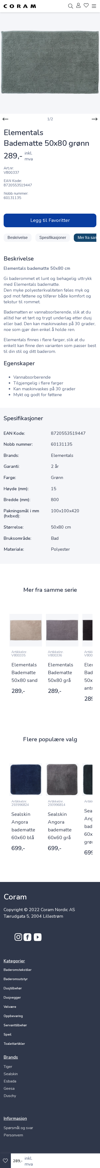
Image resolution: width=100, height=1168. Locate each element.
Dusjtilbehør (13, 988)
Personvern (13, 1135)
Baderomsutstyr (16, 979)
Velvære (10, 1007)
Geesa (9, 1088)
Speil (7, 1034)
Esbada (10, 1081)
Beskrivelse (18, 237)
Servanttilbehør (15, 1025)
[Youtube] (38, 939)
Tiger (8, 1066)
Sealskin (11, 1074)
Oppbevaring (13, 1016)
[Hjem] (20, 6)
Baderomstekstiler (18, 970)
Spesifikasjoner (52, 237)
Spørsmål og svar (18, 1128)
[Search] (70, 6)
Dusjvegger (12, 997)
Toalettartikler (14, 1044)
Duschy (10, 1095)
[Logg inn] (78, 6)
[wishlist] (86, 6)
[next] (94, 119)
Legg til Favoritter (50, 220)
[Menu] (94, 6)
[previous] (5, 119)
